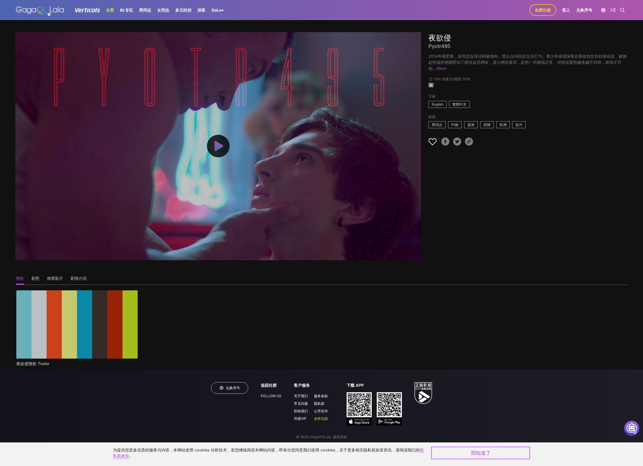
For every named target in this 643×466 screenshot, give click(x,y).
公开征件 (321, 411)
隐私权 (319, 403)
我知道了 (481, 453)
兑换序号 (584, 10)
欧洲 (503, 124)
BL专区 (126, 10)
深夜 (201, 10)
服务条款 (321, 396)
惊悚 (487, 124)
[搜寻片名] (622, 10)
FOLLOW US (271, 396)
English (437, 104)
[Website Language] (603, 10)
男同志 (145, 10)
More (442, 68)
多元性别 (183, 10)
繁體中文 (459, 104)
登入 (566, 10)
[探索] (613, 10)
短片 (518, 124)
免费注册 (543, 10)
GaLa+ (217, 10)
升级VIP (300, 418)
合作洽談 (321, 418)
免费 (110, 10)
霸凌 (470, 124)
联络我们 (301, 411)
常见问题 (301, 403)
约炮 (454, 124)
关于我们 (301, 396)
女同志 (163, 10)
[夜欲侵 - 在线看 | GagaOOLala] (40, 10)
